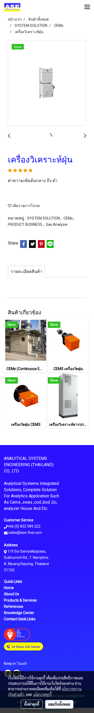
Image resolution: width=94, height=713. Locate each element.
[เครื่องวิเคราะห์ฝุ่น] (47, 83)
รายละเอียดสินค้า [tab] (26, 271)
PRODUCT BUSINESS (25, 224)
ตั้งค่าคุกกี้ (31, 704)
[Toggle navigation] (87, 7)
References (13, 606)
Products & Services (20, 600)
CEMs (68, 218)
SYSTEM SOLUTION (44, 218)
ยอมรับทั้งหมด (59, 704)
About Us (11, 594)
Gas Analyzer (57, 224)
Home (9, 588)
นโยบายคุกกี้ (42, 694)
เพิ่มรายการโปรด (25, 206)
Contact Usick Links (20, 619)
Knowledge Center (19, 613)
